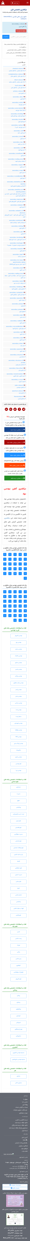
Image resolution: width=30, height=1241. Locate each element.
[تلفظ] (25, 24)
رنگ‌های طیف (22, 393)
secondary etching (17, 226)
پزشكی (18, 996)
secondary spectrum (16, 349)
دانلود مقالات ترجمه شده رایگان (20, 1125)
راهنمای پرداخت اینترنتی (21, 1143)
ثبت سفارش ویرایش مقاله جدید (15, 442)
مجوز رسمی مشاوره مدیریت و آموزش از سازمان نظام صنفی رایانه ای (15, 1210)
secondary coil (18, 148)
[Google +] (10, 409)
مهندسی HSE (18, 737)
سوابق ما (25, 1099)
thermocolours (18, 396)
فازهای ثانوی (22, 312)
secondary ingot (18, 254)
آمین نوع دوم (22, 105)
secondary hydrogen (16, 243)
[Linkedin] (6, 409)
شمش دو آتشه (21, 257)
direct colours (18, 80)
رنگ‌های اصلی (22, 93)
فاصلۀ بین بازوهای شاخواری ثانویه (18, 186)
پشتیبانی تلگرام (15, 1188)
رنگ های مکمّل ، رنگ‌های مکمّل (18, 76)
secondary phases (17, 309)
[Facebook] (19, 409)
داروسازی (18, 1016)
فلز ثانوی (23, 156)
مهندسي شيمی (18, 669)
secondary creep (17, 170)
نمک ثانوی (22, 334)
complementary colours (15, 74)
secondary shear (17, 343)
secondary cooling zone (15, 159)
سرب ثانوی (22, 270)
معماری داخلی (18, 1083)
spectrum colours (17, 391)
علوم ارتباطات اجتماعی (18, 848)
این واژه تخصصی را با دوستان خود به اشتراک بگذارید (15, 404)
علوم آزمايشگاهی (18, 1029)
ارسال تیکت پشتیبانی (16, 1185)
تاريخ (18, 888)
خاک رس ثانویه (21, 144)
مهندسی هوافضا (18, 730)
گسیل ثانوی (22, 207)
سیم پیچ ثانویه (21, 150)
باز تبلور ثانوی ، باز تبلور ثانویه (19, 329)
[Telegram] (23, 409)
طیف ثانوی (22, 351)
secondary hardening (16, 237)
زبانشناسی (18, 902)
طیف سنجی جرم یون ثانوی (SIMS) (17, 264)
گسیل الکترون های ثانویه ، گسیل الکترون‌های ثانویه (15, 216)
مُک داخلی (22, 317)
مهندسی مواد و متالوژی (18, 683)
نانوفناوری (18, 965)
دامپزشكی (18, 1022)
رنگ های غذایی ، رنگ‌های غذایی (18, 88)
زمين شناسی (18, 959)
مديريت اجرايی (18, 875)
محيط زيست (18, 716)
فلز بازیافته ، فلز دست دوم (19, 283)
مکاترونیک (18, 750)
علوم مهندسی (18, 764)
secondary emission (17, 205)
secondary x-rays (17, 380)
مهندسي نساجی (18, 703)
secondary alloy (18, 97)
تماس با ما (25, 1102)
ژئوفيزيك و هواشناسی (18, 972)
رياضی (18, 952)
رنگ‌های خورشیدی (21, 387)
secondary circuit (17, 136)
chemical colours (18, 68)
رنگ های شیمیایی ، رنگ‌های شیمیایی (17, 71)
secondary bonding (17, 114)
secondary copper (17, 165)
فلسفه (18, 861)
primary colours (18, 91)
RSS (24, 1140)
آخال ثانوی (22, 251)
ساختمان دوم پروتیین (20, 365)
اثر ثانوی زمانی (22, 370)
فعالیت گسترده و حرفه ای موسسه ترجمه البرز (15, 1228)
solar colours (19, 385)
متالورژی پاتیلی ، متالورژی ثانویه (18, 289)
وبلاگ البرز (25, 1105)
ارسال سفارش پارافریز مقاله (16, 465)
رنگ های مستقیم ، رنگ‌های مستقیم (17, 82)
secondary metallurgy (16, 287)
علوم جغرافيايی (18, 868)
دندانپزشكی (18, 1036)
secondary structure (16, 355)
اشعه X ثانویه (22, 382)
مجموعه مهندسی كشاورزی (18, 1053)
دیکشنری (7, 518)
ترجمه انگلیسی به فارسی (21, 1120)
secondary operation (16, 298)
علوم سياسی (18, 881)
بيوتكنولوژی (18, 1009)
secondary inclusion (17, 249)
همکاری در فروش (23, 1146)
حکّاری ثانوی (22, 228)
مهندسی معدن (18, 696)
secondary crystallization (15, 176)
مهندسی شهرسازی (18, 723)
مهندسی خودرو (18, 757)
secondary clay (18, 142)
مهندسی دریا (18, 770)
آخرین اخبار (25, 1137)
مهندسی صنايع (18, 663)
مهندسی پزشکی (18, 676)
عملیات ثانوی (22, 300)
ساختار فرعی (22, 357)
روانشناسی (18, 807)
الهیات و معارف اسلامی (18, 908)
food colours (19, 85)
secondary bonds (17, 119)
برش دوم (23, 346)
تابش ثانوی (22, 323)
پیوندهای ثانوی (21, 122)
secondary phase (17, 304)
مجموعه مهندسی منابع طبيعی (18, 1059)
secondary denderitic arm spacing (16, 183)
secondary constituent (16, 153)
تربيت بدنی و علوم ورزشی (18, 814)
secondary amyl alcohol (15, 108)
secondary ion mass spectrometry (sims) (17, 261)
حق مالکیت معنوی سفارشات (20, 1110)
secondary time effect (16, 368)
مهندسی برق (18, 642)
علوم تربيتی (18, 821)
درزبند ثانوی (22, 340)
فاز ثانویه (23, 306)
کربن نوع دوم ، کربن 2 (20, 127)
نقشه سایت (25, 1151)
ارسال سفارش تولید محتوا (17, 455)
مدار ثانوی (22, 139)
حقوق (18, 801)
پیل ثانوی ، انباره (21, 133)
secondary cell (18, 131)
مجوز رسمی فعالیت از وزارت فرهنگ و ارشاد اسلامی (15, 1193)
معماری (18, 1076)
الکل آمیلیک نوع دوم (20, 110)
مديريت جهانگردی (18, 834)
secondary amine (17, 102)
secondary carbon (17, 125)
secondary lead (18, 268)
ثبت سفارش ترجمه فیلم (17, 478)
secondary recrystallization (14, 326)
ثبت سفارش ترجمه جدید (17, 430)
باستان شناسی (18, 895)
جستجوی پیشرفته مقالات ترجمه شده (18, 1128)
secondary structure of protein (17, 361)
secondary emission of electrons (17, 212)
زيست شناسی (18, 938)
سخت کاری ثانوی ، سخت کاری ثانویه (17, 240)
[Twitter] (15, 409)
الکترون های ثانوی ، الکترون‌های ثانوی (17, 201)
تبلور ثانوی (22, 178)
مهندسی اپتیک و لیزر (18, 743)
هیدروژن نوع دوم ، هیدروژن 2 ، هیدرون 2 (16, 245)
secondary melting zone (15, 273)
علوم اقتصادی (18, 827)
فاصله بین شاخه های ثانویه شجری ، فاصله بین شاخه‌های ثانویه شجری (15, 195)
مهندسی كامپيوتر (18, 636)
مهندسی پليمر (18, 690)
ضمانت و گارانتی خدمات (21, 1107)
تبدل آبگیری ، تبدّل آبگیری (19, 376)
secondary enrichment (16, 220)
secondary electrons (16, 199)
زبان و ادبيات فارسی (18, 854)
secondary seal (18, 338)
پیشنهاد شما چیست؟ (21, 31)
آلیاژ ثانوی (22, 99)
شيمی (18, 932)
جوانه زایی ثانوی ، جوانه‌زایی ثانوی (18, 295)
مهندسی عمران (18, 649)
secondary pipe (18, 315)
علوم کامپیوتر (18, 979)
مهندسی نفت (18, 710)
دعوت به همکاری (23, 1113)
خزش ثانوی (22, 173)
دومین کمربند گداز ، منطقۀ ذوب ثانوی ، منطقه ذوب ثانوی (15, 277)
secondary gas (18, 232)
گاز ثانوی (23, 234)
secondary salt (18, 332)
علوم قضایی (18, 915)
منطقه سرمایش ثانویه (20, 161)
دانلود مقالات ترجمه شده (21, 1123)
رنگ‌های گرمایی (21, 399)
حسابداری (18, 787)
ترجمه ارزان (25, 1131)
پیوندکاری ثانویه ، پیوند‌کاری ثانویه (18, 116)
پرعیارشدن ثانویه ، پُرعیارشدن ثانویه (17, 222)
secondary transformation (15, 374)
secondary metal (17, 281)
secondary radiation (16, 321)
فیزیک (18, 945)
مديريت (18, 794)
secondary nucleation (16, 292)
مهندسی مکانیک (18, 656)
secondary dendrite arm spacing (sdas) (16, 191)
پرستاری (18, 1002)
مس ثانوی (22, 167)
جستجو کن (5, 37)
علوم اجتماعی (18, 841)
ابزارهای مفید (24, 1149)
